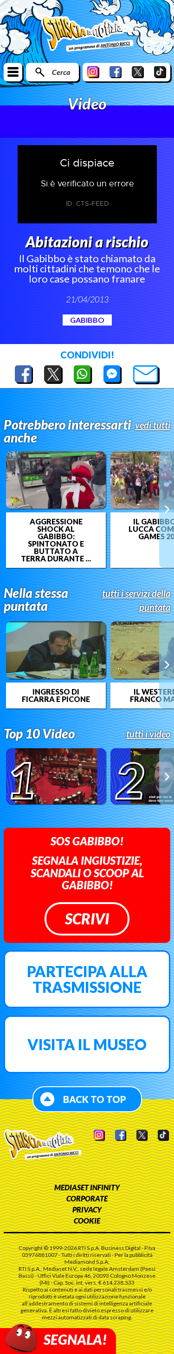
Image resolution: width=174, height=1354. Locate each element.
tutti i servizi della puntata (136, 600)
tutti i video (148, 733)
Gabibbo (87, 319)
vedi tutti (152, 425)
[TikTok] (160, 72)
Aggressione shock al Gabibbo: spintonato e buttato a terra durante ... (56, 540)
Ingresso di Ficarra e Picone (56, 695)
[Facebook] (116, 72)
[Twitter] (138, 72)
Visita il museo (87, 1044)
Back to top (94, 1099)
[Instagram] (93, 72)
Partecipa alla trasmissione (87, 979)
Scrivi (87, 919)
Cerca (61, 72)
